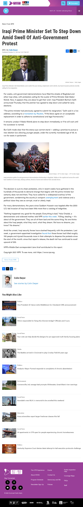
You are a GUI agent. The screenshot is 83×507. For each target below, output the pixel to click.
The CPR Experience (37, 470)
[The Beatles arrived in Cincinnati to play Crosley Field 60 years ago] (9, 353)
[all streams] (80, 11)
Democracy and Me (54, 480)
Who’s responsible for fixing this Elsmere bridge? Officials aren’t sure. (43, 320)
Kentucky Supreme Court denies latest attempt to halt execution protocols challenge (49, 448)
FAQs (66, 480)
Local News (21, 317)
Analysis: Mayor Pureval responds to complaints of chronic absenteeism (44, 368)
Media (19, 349)
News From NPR (8, 24)
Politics (19, 301)
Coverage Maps (69, 476)
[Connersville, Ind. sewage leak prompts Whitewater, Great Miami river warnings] (9, 385)
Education (20, 413)
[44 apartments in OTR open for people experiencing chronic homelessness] (9, 433)
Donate (74, 3)
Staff (65, 485)
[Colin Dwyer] (7, 281)
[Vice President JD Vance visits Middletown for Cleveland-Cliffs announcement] (9, 305)
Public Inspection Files (70, 470)
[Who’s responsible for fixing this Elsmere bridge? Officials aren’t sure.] (9, 321)
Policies (50, 484)
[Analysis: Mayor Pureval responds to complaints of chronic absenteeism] (9, 369)
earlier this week (50, 216)
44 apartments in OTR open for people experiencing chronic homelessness (45, 432)
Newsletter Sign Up (37, 484)
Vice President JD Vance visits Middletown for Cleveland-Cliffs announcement (46, 305)
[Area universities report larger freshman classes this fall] (9, 417)
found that (46, 233)
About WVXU (35, 475)
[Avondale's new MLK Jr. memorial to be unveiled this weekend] (9, 401)
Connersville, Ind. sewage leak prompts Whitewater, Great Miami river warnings (47, 384)
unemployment (51, 197)
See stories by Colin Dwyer (26, 283)
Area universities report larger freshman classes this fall (38, 416)
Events (50, 470)
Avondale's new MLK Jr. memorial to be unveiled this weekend (40, 400)
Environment (21, 381)
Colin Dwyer (13, 50)
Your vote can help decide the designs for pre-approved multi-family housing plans (48, 336)
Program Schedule (37, 480)
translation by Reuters (33, 113)
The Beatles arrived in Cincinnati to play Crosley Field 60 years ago (42, 352)
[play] (6, 11)
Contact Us (51, 475)
